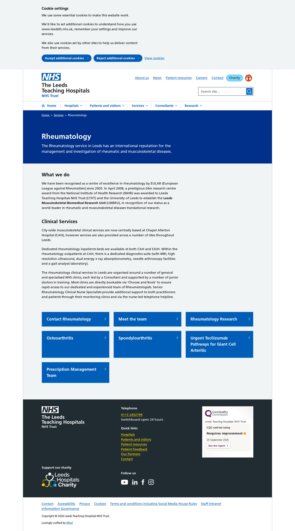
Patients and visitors (105, 106)
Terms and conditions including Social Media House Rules (153, 504)
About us (142, 78)
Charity (234, 78)
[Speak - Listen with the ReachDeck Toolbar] (248, 77)
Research (191, 106)
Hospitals (72, 106)
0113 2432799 (132, 415)
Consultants (164, 106)
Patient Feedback (134, 449)
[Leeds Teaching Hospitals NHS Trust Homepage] (65, 85)
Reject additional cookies (116, 58)
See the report (216, 445)
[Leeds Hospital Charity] (66, 480)
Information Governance (60, 509)
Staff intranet (211, 504)
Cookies (100, 504)
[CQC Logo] (216, 416)
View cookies (154, 58)
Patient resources (179, 78)
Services (138, 106)
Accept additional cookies (64, 58)
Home (51, 106)
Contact (217, 78)
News (157, 78)
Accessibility (66, 504)
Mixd (69, 523)
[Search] (249, 91)
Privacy (84, 504)
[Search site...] (221, 91)
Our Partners (130, 454)
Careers (201, 78)
